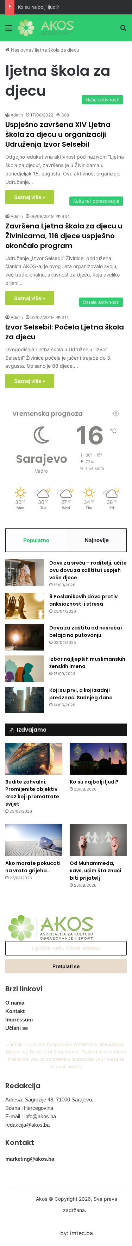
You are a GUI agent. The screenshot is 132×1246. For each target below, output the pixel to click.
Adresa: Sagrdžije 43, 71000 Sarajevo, (49, 1099)
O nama (14, 1003)
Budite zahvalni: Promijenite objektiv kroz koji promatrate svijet (32, 792)
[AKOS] (46, 27)
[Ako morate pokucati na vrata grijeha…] (33, 840)
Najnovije (97, 540)
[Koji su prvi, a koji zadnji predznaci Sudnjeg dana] (24, 700)
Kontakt (15, 1011)
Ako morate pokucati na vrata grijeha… (33, 867)
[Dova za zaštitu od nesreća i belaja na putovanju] (24, 637)
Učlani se (16, 1028)
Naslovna (20, 50)
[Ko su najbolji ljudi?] (98, 759)
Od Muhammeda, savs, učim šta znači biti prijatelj (95, 870)
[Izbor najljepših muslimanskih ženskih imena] (24, 668)
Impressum (19, 1019)
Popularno (36, 540)
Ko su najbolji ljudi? (38, 7)
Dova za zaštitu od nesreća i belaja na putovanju (85, 631)
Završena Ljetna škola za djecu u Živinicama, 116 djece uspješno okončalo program (63, 236)
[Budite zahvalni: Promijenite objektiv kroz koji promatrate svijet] (33, 759)
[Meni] (8, 30)
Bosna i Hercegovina (29, 1108)
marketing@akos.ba (29, 1159)
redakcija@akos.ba (27, 1125)
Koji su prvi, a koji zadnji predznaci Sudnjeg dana (81, 694)
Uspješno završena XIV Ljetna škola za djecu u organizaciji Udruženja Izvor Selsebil (58, 134)
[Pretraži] (123, 30)
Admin (17, 115)
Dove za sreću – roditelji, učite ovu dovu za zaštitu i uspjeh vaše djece (88, 570)
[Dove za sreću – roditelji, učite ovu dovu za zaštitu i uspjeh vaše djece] (24, 572)
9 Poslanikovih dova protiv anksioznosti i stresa (83, 600)
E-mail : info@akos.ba (30, 1116)
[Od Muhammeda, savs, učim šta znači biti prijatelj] (98, 840)
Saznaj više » (29, 197)
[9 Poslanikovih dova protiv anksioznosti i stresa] (24, 606)
